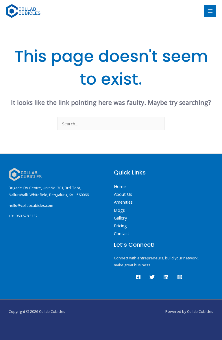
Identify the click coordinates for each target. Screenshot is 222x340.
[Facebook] (138, 277)
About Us (123, 194)
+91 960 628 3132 (23, 215)
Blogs (119, 210)
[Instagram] (180, 277)
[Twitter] (152, 277)
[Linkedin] (166, 277)
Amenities (123, 202)
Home (120, 186)
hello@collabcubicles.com (31, 205)
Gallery (120, 218)
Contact (121, 233)
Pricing (120, 225)
